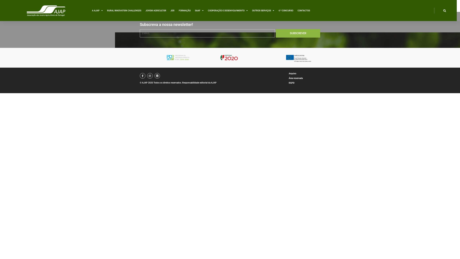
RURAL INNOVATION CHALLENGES (124, 10)
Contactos (304, 10)
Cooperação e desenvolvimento (226, 10)
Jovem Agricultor (156, 10)
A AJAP (96, 10)
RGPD (292, 83)
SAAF (197, 10)
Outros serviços (261, 10)
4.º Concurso (286, 10)
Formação (185, 10)
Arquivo (292, 73)
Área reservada (296, 78)
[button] (444, 10)
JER (172, 10)
